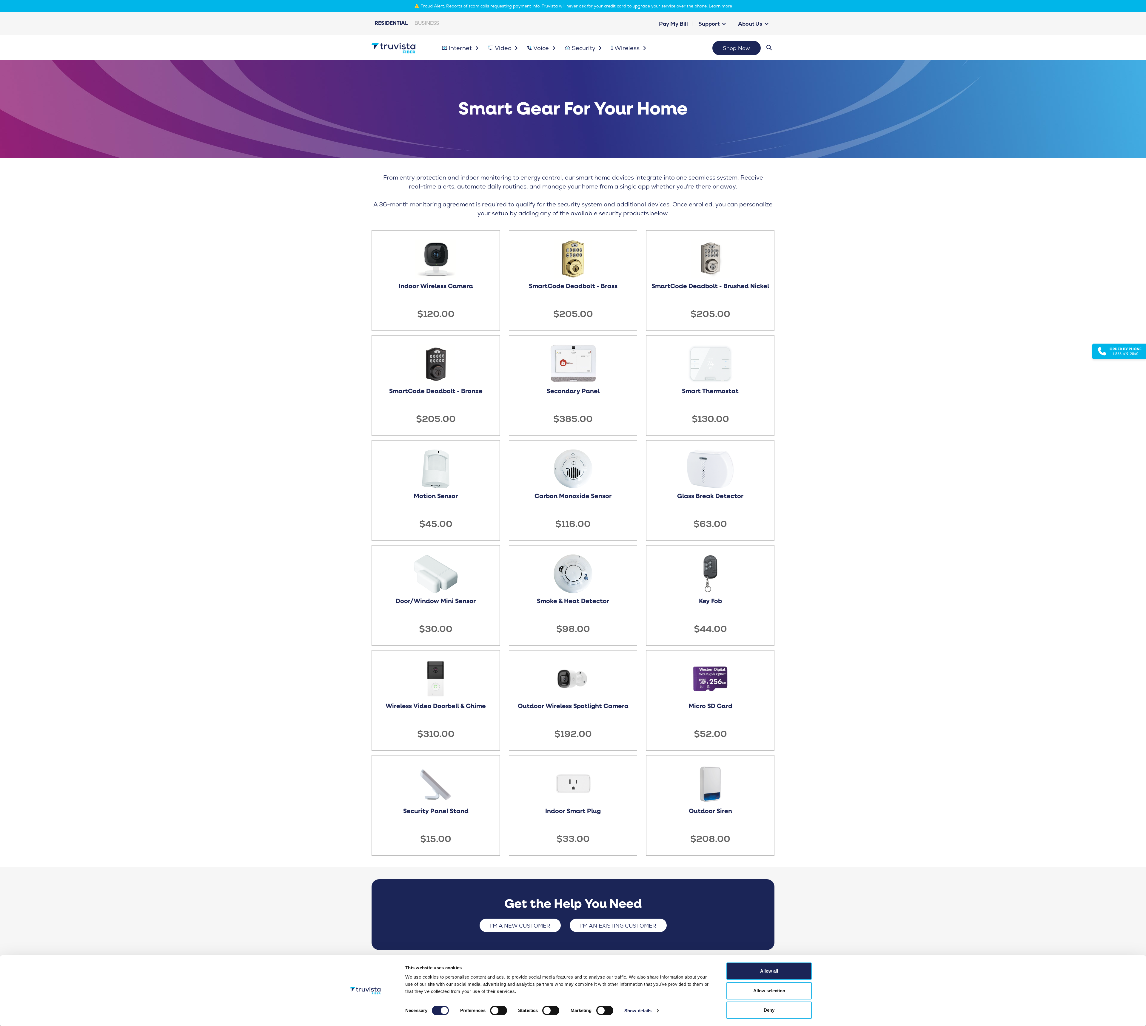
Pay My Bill (673, 23)
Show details (637, 1010)
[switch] (498, 1010)
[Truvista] (394, 48)
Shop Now (736, 48)
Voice (541, 48)
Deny (769, 1010)
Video (504, 48)
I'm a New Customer (520, 925)
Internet (461, 48)
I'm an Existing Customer (618, 925)
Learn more (720, 6)
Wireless (627, 48)
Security (584, 48)
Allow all (769, 971)
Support (709, 23)
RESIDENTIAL (391, 22)
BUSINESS (427, 22)
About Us (750, 23)
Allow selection (769, 990)
